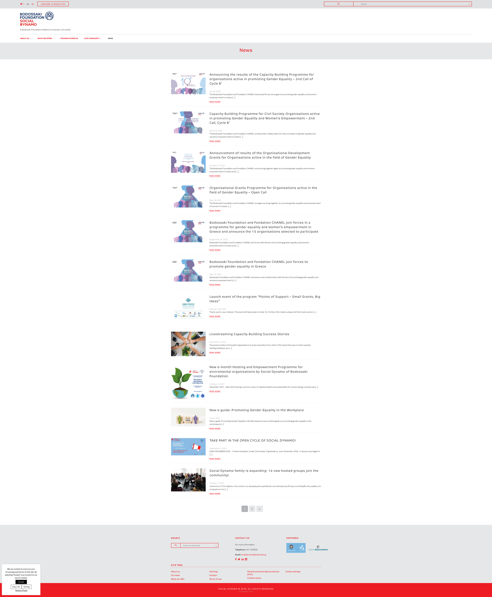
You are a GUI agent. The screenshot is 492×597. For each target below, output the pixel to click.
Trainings (213, 571)
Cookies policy (254, 578)
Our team (175, 575)
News (110, 38)
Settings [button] (26, 587)
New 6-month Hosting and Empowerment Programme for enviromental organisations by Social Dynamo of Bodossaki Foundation (258, 371)
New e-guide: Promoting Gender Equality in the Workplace (256, 410)
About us (175, 571)
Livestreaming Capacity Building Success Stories (249, 334)
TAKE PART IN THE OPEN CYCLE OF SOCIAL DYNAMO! (252, 440)
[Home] (21, 4)
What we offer (177, 579)
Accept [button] (21, 582)
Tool (251, 591)
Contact (213, 575)
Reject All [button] (16, 587)
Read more (215, 102)
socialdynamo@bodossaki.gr (253, 554)
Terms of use (215, 579)
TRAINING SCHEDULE (69, 38)
